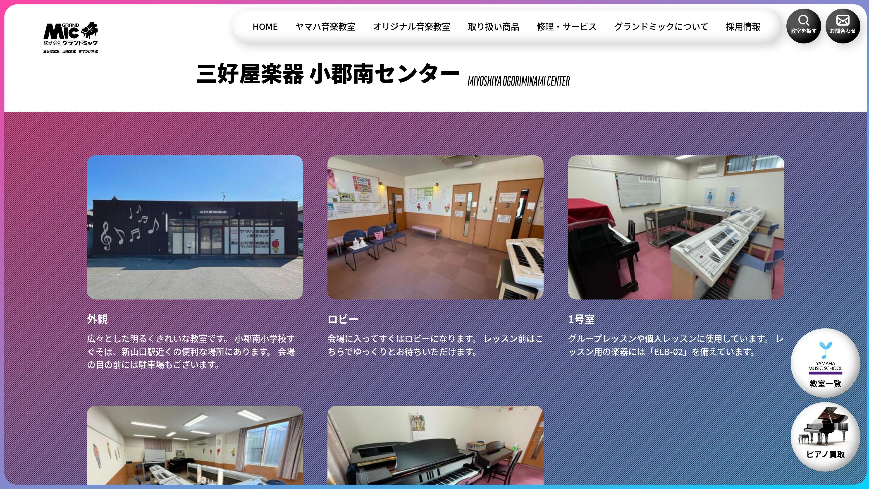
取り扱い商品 (493, 26)
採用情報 (743, 26)
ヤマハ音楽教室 (325, 26)
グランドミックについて (661, 26)
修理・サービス (567, 26)
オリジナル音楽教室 (411, 26)
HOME (265, 26)
